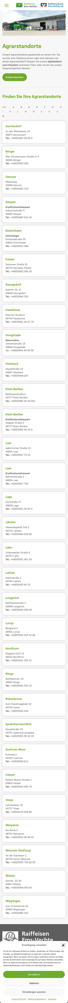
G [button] (52, 107)
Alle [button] (4, 107)
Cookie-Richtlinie (19, 999)
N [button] (26, 111)
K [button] (10, 111)
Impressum (52, 999)
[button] (63, 945)
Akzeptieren (34, 974)
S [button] (41, 111)
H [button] (61, 107)
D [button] (29, 107)
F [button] (44, 107)
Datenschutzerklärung (37, 999)
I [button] (2, 111)
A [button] (13, 107)
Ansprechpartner (14, 77)
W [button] (3, 116)
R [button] (33, 111)
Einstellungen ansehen (34, 992)
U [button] (49, 111)
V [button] (57, 111)
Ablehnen (34, 983)
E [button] (37, 107)
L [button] (18, 111)
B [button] (21, 107)
